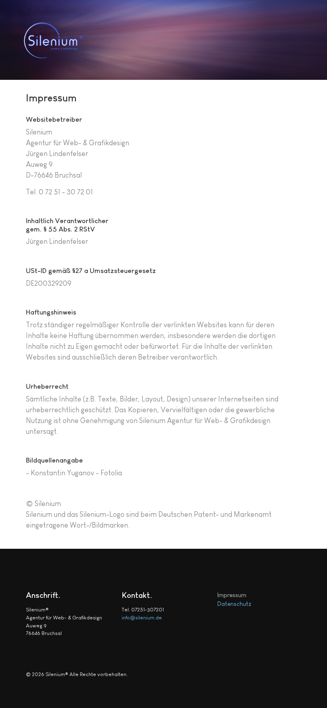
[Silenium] (65, 39)
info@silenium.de (142, 618)
